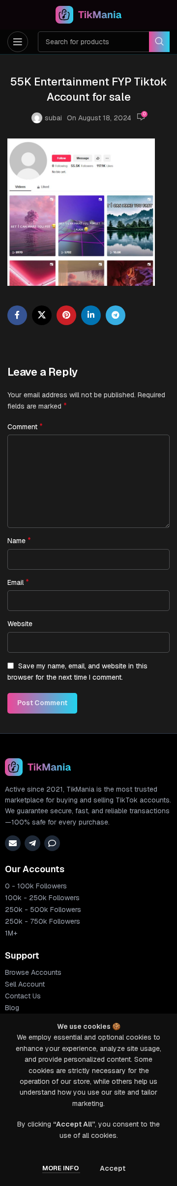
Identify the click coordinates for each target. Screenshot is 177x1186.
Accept (112, 1168)
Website (19, 623)
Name (19, 540)
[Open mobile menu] (17, 42)
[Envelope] (13, 843)
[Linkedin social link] (91, 315)
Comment (25, 426)
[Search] (159, 41)
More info (61, 1168)
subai (53, 117)
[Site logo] (89, 14)
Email (18, 582)
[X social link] (42, 315)
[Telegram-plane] (32, 843)
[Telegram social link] (115, 315)
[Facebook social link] (17, 315)
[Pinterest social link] (66, 315)
